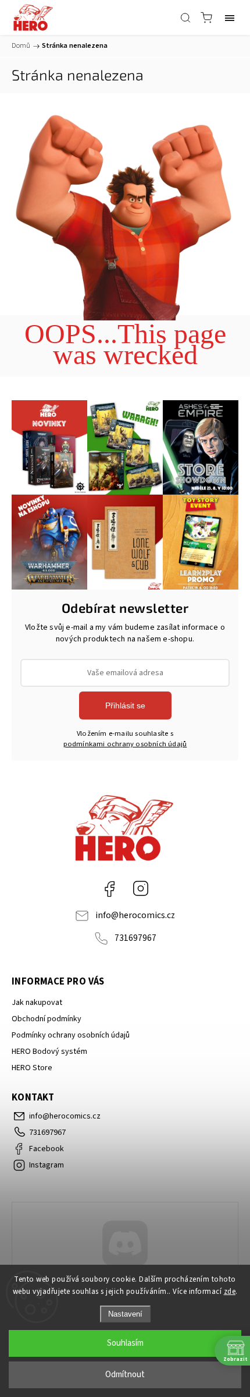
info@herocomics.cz (135, 915)
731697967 (135, 938)
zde (230, 1291)
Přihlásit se (125, 705)
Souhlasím (125, 1343)
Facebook (109, 888)
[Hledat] (185, 17)
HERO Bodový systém (49, 1051)
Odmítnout (125, 1374)
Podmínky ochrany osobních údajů (71, 1035)
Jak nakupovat (37, 1002)
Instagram (140, 888)
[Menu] (229, 17)
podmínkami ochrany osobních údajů (125, 744)
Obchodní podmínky (46, 1019)
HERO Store (32, 1068)
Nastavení (125, 1314)
